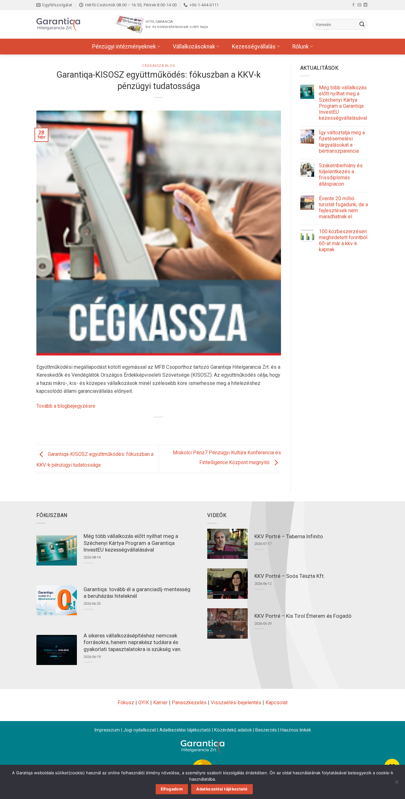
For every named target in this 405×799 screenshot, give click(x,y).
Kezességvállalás (254, 46)
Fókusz (126, 703)
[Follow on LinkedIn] (365, 5)
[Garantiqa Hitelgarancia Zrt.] (68, 24)
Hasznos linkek (295, 730)
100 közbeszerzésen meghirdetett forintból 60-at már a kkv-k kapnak (343, 240)
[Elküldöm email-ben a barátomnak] (164, 428)
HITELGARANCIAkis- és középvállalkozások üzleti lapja (177, 24)
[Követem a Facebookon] (353, 5)
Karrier (160, 703)
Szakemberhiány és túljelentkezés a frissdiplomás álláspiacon (341, 175)
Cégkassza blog (158, 66)
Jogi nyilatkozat (139, 730)
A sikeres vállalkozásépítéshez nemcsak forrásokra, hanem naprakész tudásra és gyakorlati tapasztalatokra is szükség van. (133, 642)
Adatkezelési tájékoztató (185, 730)
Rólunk (300, 46)
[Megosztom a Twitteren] (153, 428)
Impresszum (107, 730)
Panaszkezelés (189, 703)
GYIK (143, 703)
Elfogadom (172, 789)
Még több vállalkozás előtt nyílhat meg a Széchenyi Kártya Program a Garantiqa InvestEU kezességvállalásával (343, 103)
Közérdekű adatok (233, 730)
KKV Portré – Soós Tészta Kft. (289, 576)
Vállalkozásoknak (194, 46)
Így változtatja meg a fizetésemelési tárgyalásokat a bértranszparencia (342, 142)
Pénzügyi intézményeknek (124, 46)
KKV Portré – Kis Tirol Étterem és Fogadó (303, 616)
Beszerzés (266, 730)
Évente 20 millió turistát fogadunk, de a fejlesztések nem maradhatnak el (343, 207)
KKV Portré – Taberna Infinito (288, 537)
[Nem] (396, 784)
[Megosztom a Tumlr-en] (176, 428)
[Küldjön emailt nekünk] (359, 5)
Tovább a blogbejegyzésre (65, 406)
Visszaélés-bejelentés (236, 703)
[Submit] (362, 24)
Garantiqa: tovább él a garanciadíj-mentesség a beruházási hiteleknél (137, 592)
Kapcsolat (276, 703)
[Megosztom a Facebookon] (141, 428)
